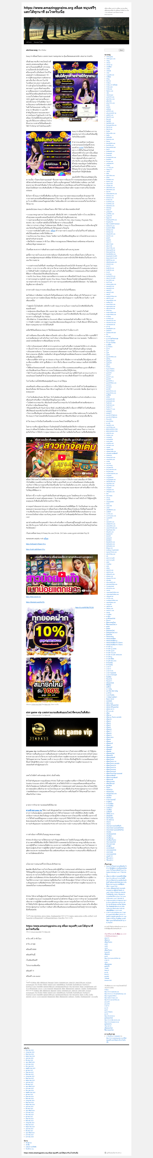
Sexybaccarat (109, 471)
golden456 (109, 216)
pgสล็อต (108, 395)
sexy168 (108, 463)
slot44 (106, 948)
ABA (38, 982)
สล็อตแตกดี (109, 779)
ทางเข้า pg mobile (111, 648)
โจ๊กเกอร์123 (109, 858)
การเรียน (108, 614)
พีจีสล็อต (108, 685)
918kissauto (109, 87)
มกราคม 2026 (30, 1064)
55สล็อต (108, 77)
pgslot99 (108, 379)
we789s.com (109, 598)
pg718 (108, 348)
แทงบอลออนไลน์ (111, 850)
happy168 (109, 218)
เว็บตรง (108, 822)
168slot (108, 63)
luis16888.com (110, 280)
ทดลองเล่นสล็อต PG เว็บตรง (114, 642)
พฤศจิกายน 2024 (30, 1092)
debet (107, 173)
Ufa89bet (108, 564)
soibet (107, 508)
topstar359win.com (111, 552)
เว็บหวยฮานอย (110, 844)
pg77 (107, 350)
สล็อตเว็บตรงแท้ (111, 771)
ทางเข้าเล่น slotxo (111, 661)
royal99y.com (109, 443)
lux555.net (109, 282)
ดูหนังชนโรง (108, 1024)
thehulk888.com (110, 542)
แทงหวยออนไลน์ (111, 854)
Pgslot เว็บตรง (110, 369)
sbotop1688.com (110, 457)
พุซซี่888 (108, 687)
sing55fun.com (110, 483)
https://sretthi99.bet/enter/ (113, 224)
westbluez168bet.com (112, 600)
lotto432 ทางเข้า (110, 278)
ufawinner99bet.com (111, 584)
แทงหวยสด (109, 852)
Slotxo (48, 916)
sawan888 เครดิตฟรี (111, 453)
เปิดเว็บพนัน (109, 818)
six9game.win (110, 489)
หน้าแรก (29, 42)
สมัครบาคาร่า (110, 709)
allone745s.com (110, 103)
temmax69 (109, 538)
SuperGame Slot (110, 530)
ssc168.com (109, 514)
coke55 (108, 171)
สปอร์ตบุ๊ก (109, 701)
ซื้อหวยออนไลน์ (109, 1030)
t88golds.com (109, 532)
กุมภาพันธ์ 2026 (30, 1062)
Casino (71, 916)
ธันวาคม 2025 (30, 1066)
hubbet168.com (110, 226)
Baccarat (51, 982)
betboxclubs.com (110, 133)
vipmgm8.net (109, 596)
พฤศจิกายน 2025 (30, 1068)
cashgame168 (109, 163)
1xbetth (106, 968)
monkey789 (109, 302)
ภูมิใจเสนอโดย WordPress (114, 1153)
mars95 (108, 294)
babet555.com (110, 117)
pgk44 (108, 365)
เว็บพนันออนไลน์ (55, 916)
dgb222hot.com (110, 175)
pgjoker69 (109, 363)
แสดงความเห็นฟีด (31, 1147)
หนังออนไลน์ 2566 (111, 793)
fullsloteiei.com (63, 982)
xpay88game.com (111, 602)
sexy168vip (109, 465)
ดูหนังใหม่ (109, 634)
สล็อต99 (108, 739)
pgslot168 (109, 373)
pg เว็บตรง (109, 346)
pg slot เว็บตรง (110, 340)
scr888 (108, 461)
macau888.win (110, 286)
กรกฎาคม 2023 (30, 1122)
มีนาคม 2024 (29, 1108)
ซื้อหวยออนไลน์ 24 (111, 624)
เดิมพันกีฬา (109, 816)
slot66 (106, 946)
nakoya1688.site (110, 308)
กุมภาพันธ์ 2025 (30, 1086)
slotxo (106, 962)
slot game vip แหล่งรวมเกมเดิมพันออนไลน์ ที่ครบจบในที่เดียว (58, 712)
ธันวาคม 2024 (30, 1090)
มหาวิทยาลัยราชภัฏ (112, 691)
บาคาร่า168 (109, 671)
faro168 (108, 191)
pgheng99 (109, 361)
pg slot (106, 972)
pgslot (81, 147)
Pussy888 (40, 986)
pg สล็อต (108, 344)
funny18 (108, 210)
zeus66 (108, 612)
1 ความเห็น (94, 996)
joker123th (109, 246)
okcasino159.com (111, 320)
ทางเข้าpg (109, 657)
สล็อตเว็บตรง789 (111, 765)
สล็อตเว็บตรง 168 (111, 761)
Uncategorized (88, 986)
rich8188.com (110, 433)
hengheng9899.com (111, 220)
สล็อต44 (108, 723)
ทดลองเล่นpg (110, 636)
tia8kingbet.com (110, 544)
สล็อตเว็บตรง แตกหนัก (112, 763)
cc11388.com (109, 167)
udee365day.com (110, 554)
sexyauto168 (109, 467)
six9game (108, 487)
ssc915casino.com (111, 516)
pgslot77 (108, 375)
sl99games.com (110, 491)
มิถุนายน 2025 (30, 1078)
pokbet (108, 397)
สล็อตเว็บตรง (110, 759)
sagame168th (109, 449)
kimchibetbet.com (111, 254)
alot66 (108, 105)
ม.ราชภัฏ (109, 689)
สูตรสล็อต (109, 785)
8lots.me (108, 81)
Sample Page (38, 42)
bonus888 (109, 155)
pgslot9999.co (61, 984)
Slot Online (37, 916)
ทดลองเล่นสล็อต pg (111, 640)
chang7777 (109, 169)
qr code (108, 423)
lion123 (108, 266)
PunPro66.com (77, 984)
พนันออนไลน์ (57, 988)
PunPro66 (69, 984)
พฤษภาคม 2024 (30, 1104)
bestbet (108, 131)
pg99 (107, 352)
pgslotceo (108, 385)
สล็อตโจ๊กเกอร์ (110, 783)
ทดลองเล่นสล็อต (111, 638)
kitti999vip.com (110, 260)
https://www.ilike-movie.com (112, 1020)
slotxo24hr (109, 506)
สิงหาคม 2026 (30, 1050)
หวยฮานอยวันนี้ (110, 799)
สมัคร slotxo (109, 703)
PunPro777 (85, 984)
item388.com (109, 236)
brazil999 (108, 159)
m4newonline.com (111, 284)
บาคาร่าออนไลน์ (48, 988)
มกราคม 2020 (30, 1137)
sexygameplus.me (111, 479)
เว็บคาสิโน (61, 918)
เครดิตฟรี (109, 812)
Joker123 (72, 982)
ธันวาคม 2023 (30, 1114)
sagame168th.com (49, 986)
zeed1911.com (110, 610)
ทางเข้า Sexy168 (111, 653)
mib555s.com (109, 298)
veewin (108, 590)
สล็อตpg (108, 741)
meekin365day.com (111, 296)
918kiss (107, 990)
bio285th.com (110, 145)
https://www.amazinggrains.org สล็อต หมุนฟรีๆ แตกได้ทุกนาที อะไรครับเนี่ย (60, 9)
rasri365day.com (110, 427)
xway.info (109, 604)
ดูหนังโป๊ (107, 966)
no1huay (88, 982)
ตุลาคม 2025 (29, 1070)
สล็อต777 (109, 731)
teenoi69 (108, 536)
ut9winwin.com (110, 588)
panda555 (108, 330)
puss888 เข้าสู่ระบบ (111, 415)
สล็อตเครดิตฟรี (110, 757)
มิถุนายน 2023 (30, 1124)
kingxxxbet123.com (111, 258)
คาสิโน (85, 916)
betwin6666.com (110, 143)
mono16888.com (110, 304)
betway (108, 141)
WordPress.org (30, 1149)
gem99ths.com (110, 214)
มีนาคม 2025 (29, 1084)
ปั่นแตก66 (109, 679)
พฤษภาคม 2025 (30, 1080)
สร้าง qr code (109, 711)
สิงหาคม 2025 (30, 1074)
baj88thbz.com (110, 123)
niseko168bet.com (111, 312)
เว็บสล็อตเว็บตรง (111, 840)
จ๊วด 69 (108, 620)
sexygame (108, 475)
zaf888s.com (109, 608)
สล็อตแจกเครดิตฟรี (111, 777)
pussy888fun (109, 421)
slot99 (106, 944)
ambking (108, 109)
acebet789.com (110, 97)
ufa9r (107, 566)
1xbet (107, 73)
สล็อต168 (109, 719)
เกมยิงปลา (77, 988)
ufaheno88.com (110, 574)
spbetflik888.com (110, 510)
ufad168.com (109, 570)
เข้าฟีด (28, 1145)
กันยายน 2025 (30, 1072)
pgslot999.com (61, 992)
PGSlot (45, 984)
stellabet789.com (110, 524)
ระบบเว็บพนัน (110, 695)
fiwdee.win (109, 199)
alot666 (108, 107)
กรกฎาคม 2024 (30, 1100)
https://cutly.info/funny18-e (35, 549)
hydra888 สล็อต (110, 228)
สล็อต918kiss (110, 737)
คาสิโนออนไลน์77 (38, 918)
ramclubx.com (110, 425)
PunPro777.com (31, 986)
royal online (109, 441)
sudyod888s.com (110, 526)
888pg (108, 79)
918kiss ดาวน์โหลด (111, 85)
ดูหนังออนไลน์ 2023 (111, 632)
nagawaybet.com (110, 306)
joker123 (107, 938)
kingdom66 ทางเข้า (111, 256)
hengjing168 (109, 222)
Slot (32, 916)
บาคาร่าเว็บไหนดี (111, 675)
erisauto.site (109, 185)
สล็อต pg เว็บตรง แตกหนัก (113, 717)
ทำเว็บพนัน (109, 663)
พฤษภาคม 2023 (30, 1126)
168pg (108, 61)
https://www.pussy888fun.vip (112, 958)
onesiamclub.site (110, 324)
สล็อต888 (109, 733)
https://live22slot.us (110, 1016)
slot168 (108, 499)
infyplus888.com (110, 234)
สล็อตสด (108, 751)
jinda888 (108, 240)
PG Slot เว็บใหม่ (110, 342)
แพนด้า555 (109, 856)
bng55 (108, 149)
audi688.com (109, 115)
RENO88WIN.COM (111, 429)
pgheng (108, 359)
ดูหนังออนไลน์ (110, 630)
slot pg (44, 916)
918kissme (109, 89)
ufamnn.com (109, 576)
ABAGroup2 (43, 982)
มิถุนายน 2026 (30, 1054)
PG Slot (40, 984)
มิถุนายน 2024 (30, 1102)
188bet (108, 69)
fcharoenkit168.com (111, 193)
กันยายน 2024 (30, 1096)
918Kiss (33, 982)
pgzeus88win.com (111, 391)
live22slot (108, 274)
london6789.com (110, 276)
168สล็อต (109, 67)
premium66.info (110, 399)
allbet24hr (109, 101)
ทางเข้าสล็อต (110, 659)
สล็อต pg (108, 715)
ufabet (108, 568)
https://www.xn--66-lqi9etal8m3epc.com (115, 994)
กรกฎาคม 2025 (30, 1076)
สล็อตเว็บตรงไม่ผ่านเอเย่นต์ (114, 773)
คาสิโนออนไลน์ (32, 988)
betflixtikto (109, 137)
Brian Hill (47, 704)
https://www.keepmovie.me (112, 1022)
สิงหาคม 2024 (30, 1098)
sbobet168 (109, 455)
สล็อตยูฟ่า (109, 749)
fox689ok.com (110, 201)
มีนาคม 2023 (29, 1130)
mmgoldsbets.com (111, 300)
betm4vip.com (110, 139)
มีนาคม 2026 (29, 1060)
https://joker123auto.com (111, 998)
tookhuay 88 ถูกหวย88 (112, 550)
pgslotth (108, 389)
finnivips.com (110, 195)
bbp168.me (109, 127)
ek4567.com (109, 181)
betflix (108, 135)
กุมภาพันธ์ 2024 (30, 1110)
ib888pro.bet (109, 230)
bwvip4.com (109, 161)
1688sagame (109, 56)
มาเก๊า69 (108, 693)
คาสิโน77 (91, 916)
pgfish (108, 354)
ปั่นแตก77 (109, 681)
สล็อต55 (108, 725)
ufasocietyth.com (110, 582)
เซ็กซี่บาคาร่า (110, 814)
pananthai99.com (110, 328)
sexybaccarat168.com (62, 986)
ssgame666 (109, 518)
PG (36, 984)
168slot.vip (109, 65)
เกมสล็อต (109, 810)
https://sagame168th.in (110, 996)
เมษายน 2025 (29, 1082)
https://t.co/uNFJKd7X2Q (84, 607)
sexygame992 (109, 477)
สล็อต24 (108, 721)
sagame (108, 447)
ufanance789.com (111, 578)
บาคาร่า (40, 988)
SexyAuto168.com (111, 469)
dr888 (107, 177)
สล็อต (53, 230)
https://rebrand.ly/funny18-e (36, 544)
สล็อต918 (109, 735)
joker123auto (109, 244)
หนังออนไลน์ (110, 791)
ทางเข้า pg (109, 646)
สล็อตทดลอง (108, 964)
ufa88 (107, 562)
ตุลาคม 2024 (29, 1094)
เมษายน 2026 (29, 1058)
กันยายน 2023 (30, 1118)
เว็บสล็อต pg (109, 838)
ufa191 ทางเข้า (110, 558)
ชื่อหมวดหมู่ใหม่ (111, 622)
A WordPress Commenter (113, 1036)
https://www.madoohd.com (112, 992)
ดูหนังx (108, 628)
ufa (107, 556)
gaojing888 (109, 212)
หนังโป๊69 (109, 795)
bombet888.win (110, 151)
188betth (108, 71)
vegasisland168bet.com (112, 592)
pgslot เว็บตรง (108, 1012)
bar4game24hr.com (111, 125)
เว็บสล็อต (109, 836)
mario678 (108, 290)
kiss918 (107, 974)
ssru (107, 520)
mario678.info (110, 292)
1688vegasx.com (110, 59)
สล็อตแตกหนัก (110, 781)
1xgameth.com (110, 75)
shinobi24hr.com (110, 481)
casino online (78, 916)
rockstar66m (109, 439)
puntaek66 (109, 411)
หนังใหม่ (108, 797)
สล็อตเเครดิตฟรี (110, 775)
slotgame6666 (110, 501)
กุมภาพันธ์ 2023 (30, 1133)
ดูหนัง (108, 626)
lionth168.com (110, 268)
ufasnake (108, 580)
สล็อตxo (108, 745)
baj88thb (108, 121)
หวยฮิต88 (109, 802)
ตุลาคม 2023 (29, 1116)
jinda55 (108, 238)
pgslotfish (109, 387)
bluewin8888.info (111, 147)
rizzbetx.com (109, 435)
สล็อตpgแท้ (109, 743)
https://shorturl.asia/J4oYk (35, 602)
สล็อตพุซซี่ (109, 747)
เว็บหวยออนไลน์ (111, 842)
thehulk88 (109, 540)
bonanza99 (109, 153)
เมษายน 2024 (29, 1106)
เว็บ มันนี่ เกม (110, 820)
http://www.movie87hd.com (112, 1000)
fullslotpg (108, 208)
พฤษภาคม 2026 (30, 1056)
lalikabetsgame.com (111, 262)
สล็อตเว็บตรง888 (111, 769)
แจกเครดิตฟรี (110, 848)
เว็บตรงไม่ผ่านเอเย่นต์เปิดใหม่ (115, 828)
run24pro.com (110, 445)
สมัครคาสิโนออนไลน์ (112, 705)
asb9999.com (109, 111)
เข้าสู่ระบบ (29, 1143)
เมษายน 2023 (29, 1128)
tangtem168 (109, 534)
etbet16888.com (110, 187)
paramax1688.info (111, 332)
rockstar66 (109, 437)
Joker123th (81, 990)
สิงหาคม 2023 (30, 1120)
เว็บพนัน (83, 988)
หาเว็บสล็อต (109, 804)
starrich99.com (110, 522)
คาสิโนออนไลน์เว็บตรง (50, 918)
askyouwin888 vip (111, 113)
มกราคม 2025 (30, 1088)
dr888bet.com (110, 179)
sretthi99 (108, 512)
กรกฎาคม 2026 (30, 1052)
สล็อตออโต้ (109, 755)
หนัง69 (108, 787)
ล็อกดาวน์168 (110, 699)
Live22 (108, 272)
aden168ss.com (110, 99)
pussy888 (107, 1002)
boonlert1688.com (111, 157)
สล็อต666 (109, 729)
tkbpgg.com (109, 548)
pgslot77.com (52, 984)
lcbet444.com (109, 264)
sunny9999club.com (111, 528)
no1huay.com (30, 984)
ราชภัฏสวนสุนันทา (111, 697)
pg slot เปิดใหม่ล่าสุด (112, 338)
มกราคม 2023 (30, 1135)
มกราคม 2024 (30, 1112)
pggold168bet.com (111, 357)
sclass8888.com (110, 459)
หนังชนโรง (109, 789)
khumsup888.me (110, 250)
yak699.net (109, 606)
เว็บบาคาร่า (108, 1026)
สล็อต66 (108, 727)
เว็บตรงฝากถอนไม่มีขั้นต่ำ (113, 826)
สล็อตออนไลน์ (70, 988)
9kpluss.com (109, 91)
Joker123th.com (80, 982)
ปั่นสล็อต (108, 677)
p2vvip (108, 326)
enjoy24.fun (109, 183)
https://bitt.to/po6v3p (33, 596)
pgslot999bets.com (111, 383)
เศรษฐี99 (108, 846)
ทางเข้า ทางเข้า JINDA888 (114, 655)
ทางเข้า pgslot (110, 650)
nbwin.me (109, 310)
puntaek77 (109, 413)
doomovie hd (108, 980)
